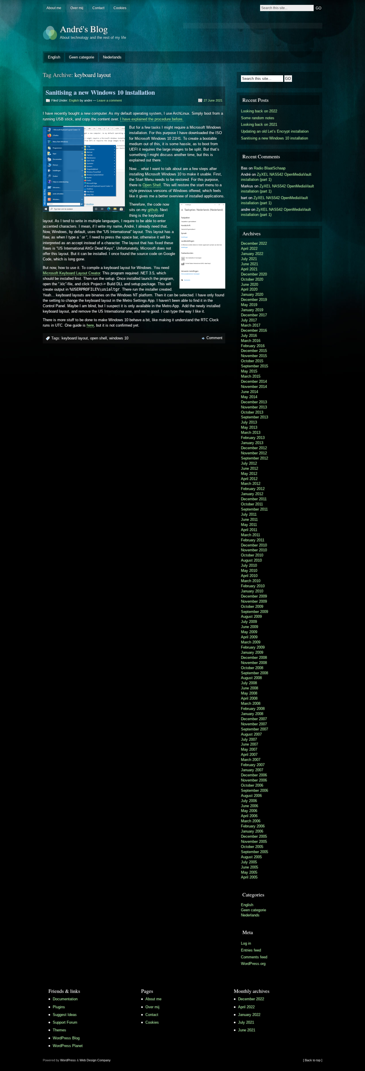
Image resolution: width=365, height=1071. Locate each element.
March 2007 (250, 760)
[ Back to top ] (312, 1060)
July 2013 (249, 422)
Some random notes (257, 118)
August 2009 (251, 616)
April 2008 (249, 698)
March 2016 (250, 341)
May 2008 (249, 693)
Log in (246, 943)
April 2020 (249, 289)
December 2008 (254, 657)
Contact (98, 8)
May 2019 (249, 305)
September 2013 (254, 417)
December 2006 (254, 775)
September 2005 (254, 852)
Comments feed (254, 957)
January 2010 (252, 591)
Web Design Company (95, 1060)
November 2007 (254, 724)
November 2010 (254, 550)
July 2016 (249, 335)
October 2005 (252, 847)
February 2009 (253, 647)
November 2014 (254, 386)
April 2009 (249, 637)
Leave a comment (109, 100)
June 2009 (249, 627)
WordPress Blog (66, 1038)
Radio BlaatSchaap (269, 168)
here (90, 325)
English (54, 57)
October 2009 (252, 606)
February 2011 (252, 540)
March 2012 (250, 483)
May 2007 (249, 749)
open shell (98, 338)
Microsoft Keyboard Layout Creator (71, 273)
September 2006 (254, 790)
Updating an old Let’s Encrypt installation (275, 131)
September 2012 (254, 458)
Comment (214, 338)
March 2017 (250, 325)
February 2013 (253, 438)
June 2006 (249, 806)
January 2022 (252, 254)
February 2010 (253, 586)
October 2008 (252, 668)
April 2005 (249, 877)
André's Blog (84, 29)
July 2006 (249, 801)
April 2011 (249, 530)
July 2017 (249, 320)
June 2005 (249, 867)
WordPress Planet (68, 1046)
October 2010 (252, 555)
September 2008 (254, 673)
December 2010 (254, 545)
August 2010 (251, 560)
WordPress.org (253, 963)
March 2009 (250, 642)
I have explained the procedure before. (151, 119)
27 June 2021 (213, 100)
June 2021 (249, 264)
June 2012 (249, 468)
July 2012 (249, 463)
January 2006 (252, 831)
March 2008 (250, 703)
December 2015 (254, 351)
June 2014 (249, 392)
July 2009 (249, 621)
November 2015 (254, 356)
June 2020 (249, 284)
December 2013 (254, 402)
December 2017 (254, 315)
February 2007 (253, 765)
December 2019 (254, 299)
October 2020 (252, 279)
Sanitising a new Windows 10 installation (100, 92)
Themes (59, 1030)
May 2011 (249, 525)
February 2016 (253, 346)
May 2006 (249, 811)
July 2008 (249, 683)
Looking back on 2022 (259, 111)
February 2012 (253, 489)
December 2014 (254, 381)
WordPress (68, 1060)
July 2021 (249, 259)
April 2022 (249, 248)
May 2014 (249, 397)
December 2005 (254, 836)
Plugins (59, 1007)
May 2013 (249, 427)
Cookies (119, 8)
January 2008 (252, 714)
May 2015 (249, 371)
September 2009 (254, 612)
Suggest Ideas (65, 1015)
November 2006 (254, 780)
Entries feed (251, 950)
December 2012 (254, 448)
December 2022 (254, 243)
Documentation (65, 999)
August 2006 (251, 795)
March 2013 (250, 432)
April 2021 (249, 269)
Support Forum (65, 1022)
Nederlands (112, 57)
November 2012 (254, 453)
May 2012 (249, 473)
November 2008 (254, 663)
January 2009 (252, 652)
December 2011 (254, 499)
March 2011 (250, 535)
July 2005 (249, 862)
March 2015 (250, 376)
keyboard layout (75, 338)
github (153, 210)
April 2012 (249, 479)
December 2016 (254, 330)
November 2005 (254, 841)
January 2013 (252, 443)
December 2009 (254, 596)
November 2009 (254, 601)
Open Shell (152, 185)
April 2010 (249, 576)
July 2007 (249, 739)
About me (53, 8)
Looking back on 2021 (259, 124)
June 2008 (249, 688)
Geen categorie (81, 57)
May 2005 (249, 872)
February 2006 (253, 826)
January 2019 (252, 310)
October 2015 (252, 361)
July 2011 (249, 514)
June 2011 (249, 519)
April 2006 (249, 816)
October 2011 (252, 504)
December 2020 (254, 274)
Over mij (76, 8)
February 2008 (253, 708)
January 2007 (252, 770)
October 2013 (252, 412)
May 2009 (249, 632)
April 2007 (249, 754)
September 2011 (254, 509)
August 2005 (251, 857)
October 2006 (252, 785)
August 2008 (251, 678)
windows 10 (118, 338)
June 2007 (249, 744)
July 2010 (249, 565)
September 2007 (254, 729)
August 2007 (251, 734)
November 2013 (254, 407)
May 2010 (249, 570)
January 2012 (252, 494)
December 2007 (254, 719)
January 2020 (252, 294)
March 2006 (250, 821)
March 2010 (250, 581)
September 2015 (254, 366)
